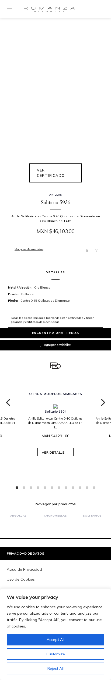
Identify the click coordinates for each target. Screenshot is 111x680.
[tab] (55, 553)
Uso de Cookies (21, 579)
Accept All (55, 639)
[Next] (102, 402)
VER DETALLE (53, 452)
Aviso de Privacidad (24, 569)
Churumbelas (55, 515)
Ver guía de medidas (29, 249)
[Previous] (9, 402)
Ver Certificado (51, 173)
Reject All (55, 668)
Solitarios (92, 515)
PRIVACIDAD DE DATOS (25, 553)
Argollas (18, 515)
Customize (55, 654)
